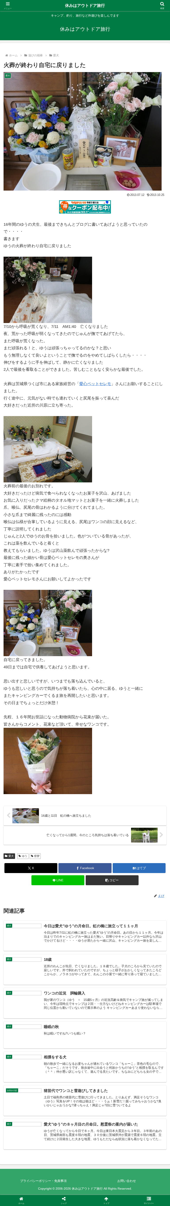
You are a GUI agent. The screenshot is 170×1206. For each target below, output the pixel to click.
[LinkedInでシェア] (85, 1164)
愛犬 (11, 856)
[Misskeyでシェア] (142, 1140)
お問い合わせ (126, 1181)
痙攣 (36, 856)
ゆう (24, 856)
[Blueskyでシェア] (104, 1140)
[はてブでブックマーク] (104, 1152)
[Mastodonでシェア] (66, 1140)
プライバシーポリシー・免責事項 (43, 1181)
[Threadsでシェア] (66, 1152)
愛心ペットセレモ (95, 384)
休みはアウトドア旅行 (85, 5)
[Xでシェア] (28, 1140)
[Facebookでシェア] (28, 1152)
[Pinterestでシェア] (47, 1164)
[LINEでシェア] (142, 1152)
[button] (112, 880)
